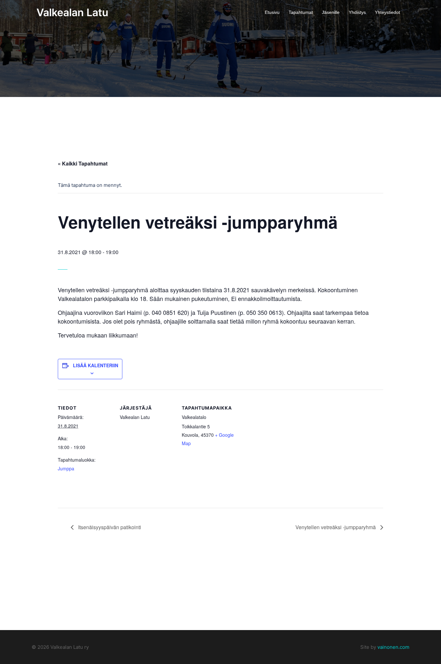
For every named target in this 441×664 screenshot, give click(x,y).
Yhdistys (357, 12)
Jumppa (66, 468)
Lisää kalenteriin (95, 365)
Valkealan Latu (72, 12)
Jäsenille (331, 12)
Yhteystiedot (387, 12)
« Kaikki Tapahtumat (83, 163)
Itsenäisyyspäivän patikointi (109, 527)
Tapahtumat (301, 12)
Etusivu (272, 12)
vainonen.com (393, 647)
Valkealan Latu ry (69, 647)
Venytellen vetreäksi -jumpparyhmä (336, 527)
